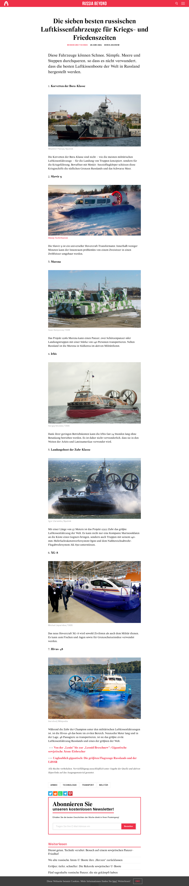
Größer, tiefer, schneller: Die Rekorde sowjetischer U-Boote (84, 866)
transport (88, 785)
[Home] (6, 3)
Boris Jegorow (112, 45)
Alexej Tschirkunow (58, 238)
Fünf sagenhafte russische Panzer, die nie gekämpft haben (83, 872)
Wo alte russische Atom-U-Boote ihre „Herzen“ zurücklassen (85, 860)
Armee (54, 785)
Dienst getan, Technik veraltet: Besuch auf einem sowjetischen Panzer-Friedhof (90, 852)
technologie (70, 785)
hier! (114, 881)
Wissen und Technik (77, 45)
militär (103, 785)
